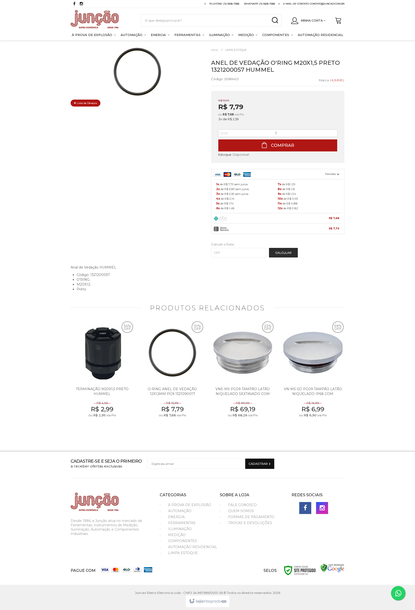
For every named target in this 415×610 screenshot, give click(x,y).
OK (283, 252)
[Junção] (101, 20)
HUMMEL (337, 80)
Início (214, 50)
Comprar (282, 145)
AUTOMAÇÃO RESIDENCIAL (192, 547)
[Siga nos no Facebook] (74, 4)
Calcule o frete (222, 244)
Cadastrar (259, 464)
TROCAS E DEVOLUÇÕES (250, 523)
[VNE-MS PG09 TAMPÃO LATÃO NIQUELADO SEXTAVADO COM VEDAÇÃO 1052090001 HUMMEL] (242, 376)
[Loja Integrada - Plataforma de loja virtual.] (207, 601)
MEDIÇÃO (177, 535)
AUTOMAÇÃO (179, 511)
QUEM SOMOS (241, 511)
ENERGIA (176, 517)
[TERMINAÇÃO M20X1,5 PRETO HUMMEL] (102, 376)
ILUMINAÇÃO (180, 529)
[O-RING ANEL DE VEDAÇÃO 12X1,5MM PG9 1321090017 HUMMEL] (172, 376)
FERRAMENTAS (181, 523)
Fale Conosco (242, 505)
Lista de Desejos (86, 103)
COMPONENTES (182, 541)
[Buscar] (274, 20)
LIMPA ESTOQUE (236, 50)
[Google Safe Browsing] (332, 567)
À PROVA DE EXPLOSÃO (189, 505)
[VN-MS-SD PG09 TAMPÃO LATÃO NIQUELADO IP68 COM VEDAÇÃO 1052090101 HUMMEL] (313, 376)
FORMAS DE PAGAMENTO (251, 517)
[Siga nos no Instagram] (81, 4)
